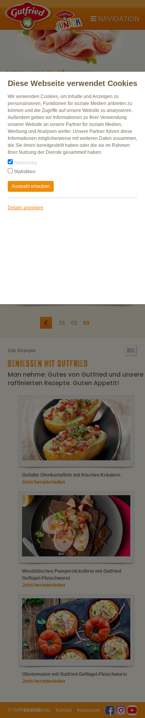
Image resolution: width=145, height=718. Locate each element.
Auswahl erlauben (31, 186)
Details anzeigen (25, 207)
